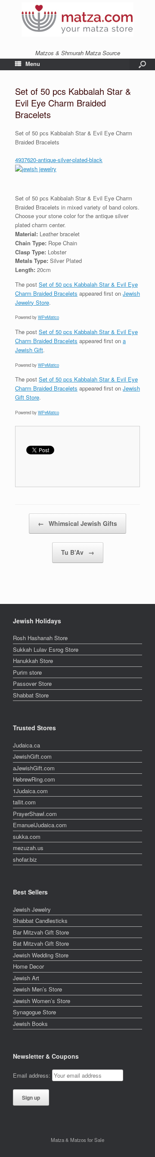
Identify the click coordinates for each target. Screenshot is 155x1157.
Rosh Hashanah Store (40, 638)
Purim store (27, 672)
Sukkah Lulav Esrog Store (45, 649)
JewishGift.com (32, 756)
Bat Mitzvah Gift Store (41, 943)
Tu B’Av (77, 552)
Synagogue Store (34, 1012)
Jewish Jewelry (32, 909)
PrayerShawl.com (35, 814)
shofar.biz (25, 859)
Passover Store (32, 683)
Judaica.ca (26, 745)
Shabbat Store (31, 695)
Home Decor (28, 966)
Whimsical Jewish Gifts (77, 523)
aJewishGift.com (34, 768)
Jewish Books (30, 1023)
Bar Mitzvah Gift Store (41, 932)
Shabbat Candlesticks (40, 920)
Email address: (32, 1075)
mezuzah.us (28, 848)
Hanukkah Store (33, 661)
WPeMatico (48, 317)
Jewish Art (26, 978)
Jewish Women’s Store (41, 1001)
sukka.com (26, 836)
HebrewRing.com (34, 779)
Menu (32, 63)
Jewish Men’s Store (37, 989)
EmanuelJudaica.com (40, 825)
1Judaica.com (30, 791)
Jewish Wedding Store (40, 955)
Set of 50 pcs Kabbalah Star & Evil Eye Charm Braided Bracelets (76, 288)
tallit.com (24, 802)
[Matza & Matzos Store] (77, 19)
